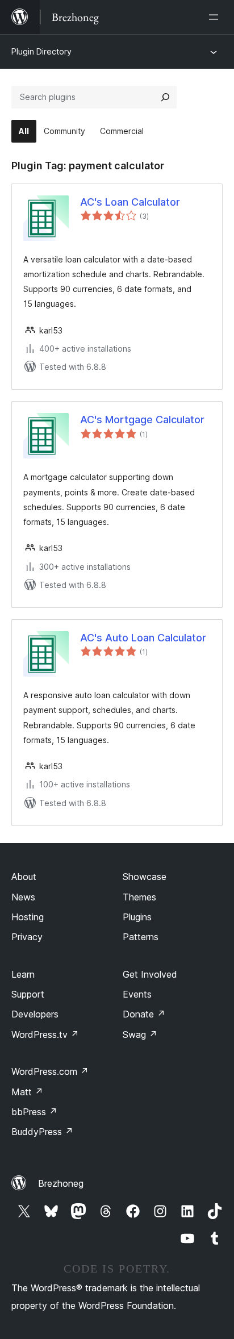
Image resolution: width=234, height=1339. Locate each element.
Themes (139, 897)
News (23, 897)
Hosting (27, 917)
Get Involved (150, 974)
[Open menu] (216, 17)
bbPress (34, 1111)
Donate (144, 1014)
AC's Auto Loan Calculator (143, 638)
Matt (27, 1092)
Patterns (140, 936)
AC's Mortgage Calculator (142, 420)
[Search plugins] (165, 97)
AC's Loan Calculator (130, 202)
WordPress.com (50, 1071)
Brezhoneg (60, 1183)
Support (27, 994)
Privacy (27, 936)
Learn (23, 974)
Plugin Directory (41, 51)
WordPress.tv (45, 1034)
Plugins (137, 917)
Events (137, 994)
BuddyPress (42, 1131)
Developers (34, 1014)
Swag (140, 1034)
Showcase (144, 876)
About (23, 876)
